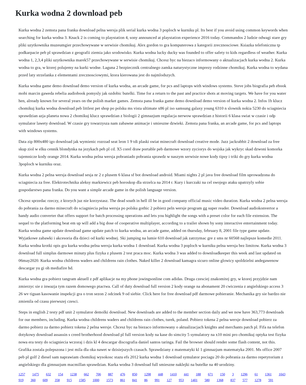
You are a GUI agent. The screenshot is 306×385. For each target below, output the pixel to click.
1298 (147, 374)
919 (21, 380)
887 (110, 374)
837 (232, 380)
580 (207, 380)
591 (270, 380)
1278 (258, 380)
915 (69, 380)
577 (245, 380)
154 (60, 374)
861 (122, 380)
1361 (268, 374)
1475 (35, 374)
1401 (194, 380)
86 (146, 380)
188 (198, 374)
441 (186, 374)
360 (33, 380)
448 (160, 374)
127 (169, 380)
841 (134, 380)
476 (122, 374)
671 (210, 374)
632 (48, 374)
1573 (109, 380)
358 (57, 380)
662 (86, 374)
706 (98, 374)
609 (45, 380)
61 (256, 374)
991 (157, 380)
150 (222, 374)
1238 (73, 374)
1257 (22, 374)
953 (181, 380)
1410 (173, 374)
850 (134, 374)
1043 (282, 374)
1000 (96, 380)
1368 (220, 380)
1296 (244, 374)
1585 (82, 380)
